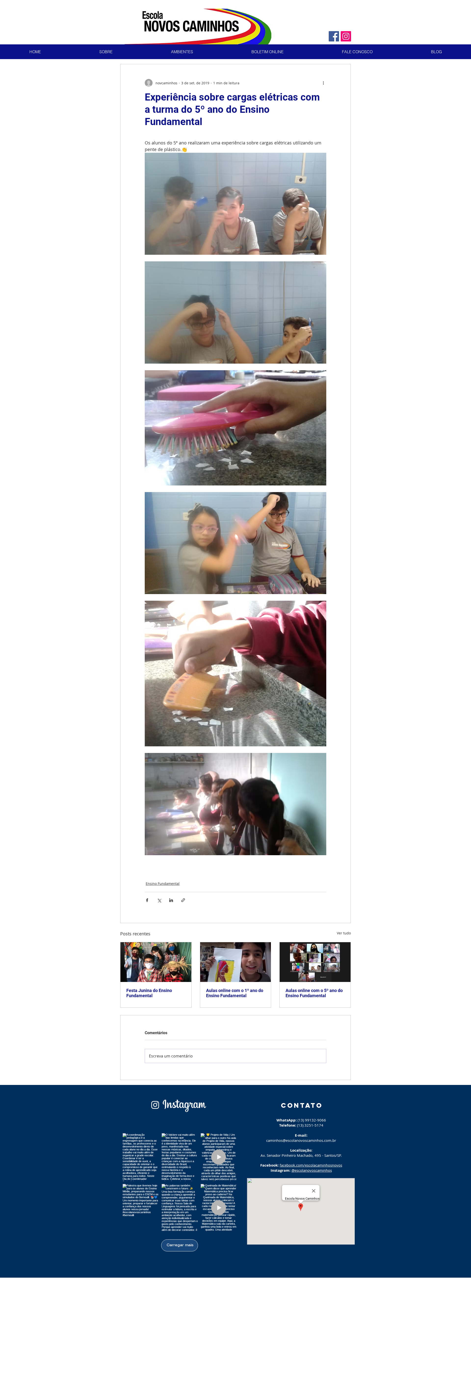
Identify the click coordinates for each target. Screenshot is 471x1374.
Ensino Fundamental (163, 883)
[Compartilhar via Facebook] (147, 900)
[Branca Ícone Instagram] (155, 1105)
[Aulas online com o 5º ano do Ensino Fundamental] (315, 962)
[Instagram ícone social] (346, 36)
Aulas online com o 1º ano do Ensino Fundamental (234, 993)
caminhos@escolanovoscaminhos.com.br (301, 1140)
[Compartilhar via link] (183, 900)
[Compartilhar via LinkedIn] (171, 900)
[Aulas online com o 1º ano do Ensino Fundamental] (235, 962)
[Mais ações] (323, 83)
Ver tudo (344, 933)
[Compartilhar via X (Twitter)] (159, 900)
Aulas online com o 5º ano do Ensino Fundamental (314, 993)
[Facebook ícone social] (334, 36)
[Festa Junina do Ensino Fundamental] (155, 962)
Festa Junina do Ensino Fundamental (149, 993)
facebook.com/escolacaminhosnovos (311, 1165)
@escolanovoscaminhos (311, 1170)
